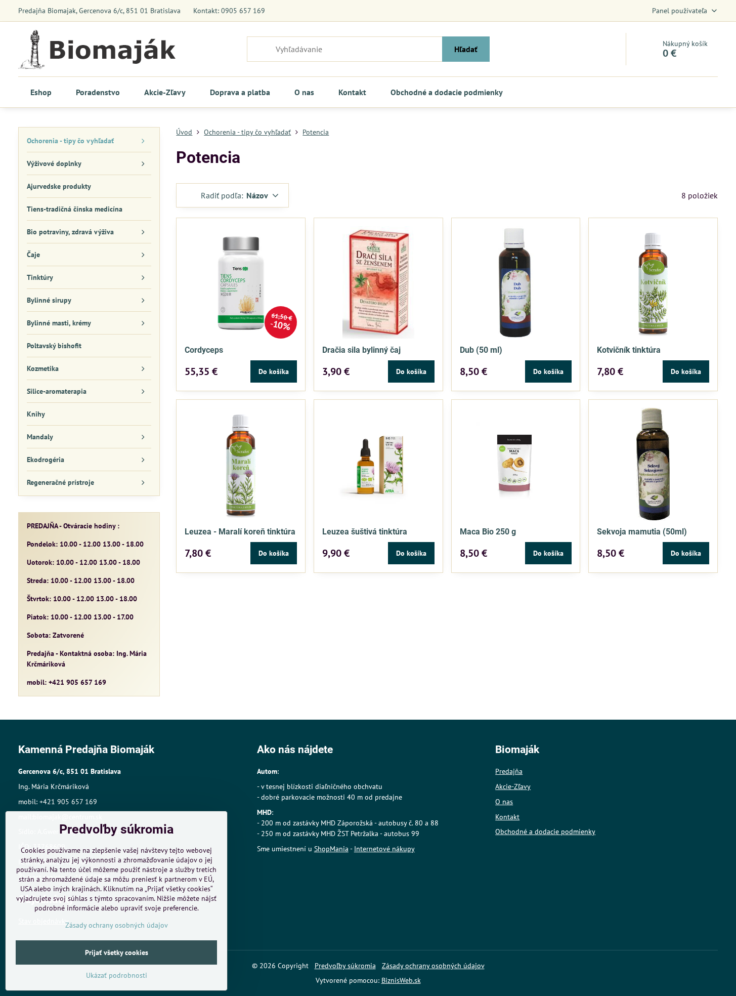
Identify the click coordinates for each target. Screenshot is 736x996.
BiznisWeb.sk (401, 980)
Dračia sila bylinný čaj (361, 350)
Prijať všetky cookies (116, 952)
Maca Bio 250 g (488, 531)
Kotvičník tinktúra (629, 350)
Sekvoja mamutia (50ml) (642, 531)
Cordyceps (204, 350)
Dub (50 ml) (481, 350)
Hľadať (466, 49)
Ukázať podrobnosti (116, 975)
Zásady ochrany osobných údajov (433, 965)
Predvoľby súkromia (345, 965)
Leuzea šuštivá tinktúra (364, 531)
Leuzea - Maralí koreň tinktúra (240, 531)
